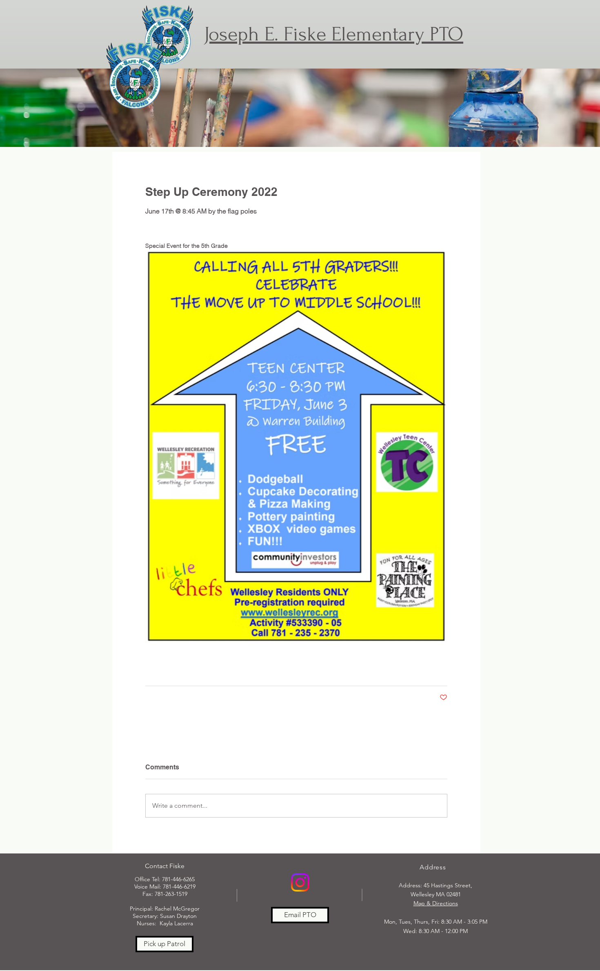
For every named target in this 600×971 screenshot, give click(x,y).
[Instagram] (300, 882)
